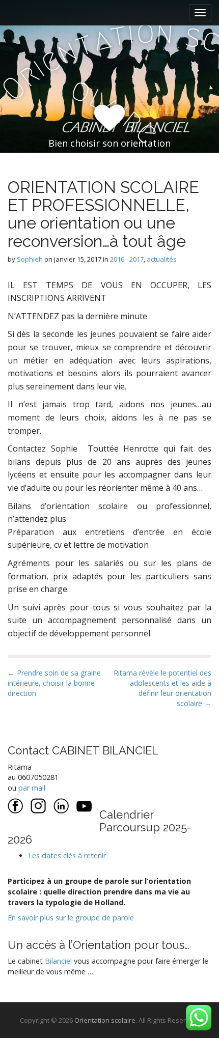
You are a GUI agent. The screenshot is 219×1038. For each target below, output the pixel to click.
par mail (31, 788)
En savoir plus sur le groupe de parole (71, 917)
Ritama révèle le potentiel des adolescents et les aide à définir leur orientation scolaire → (162, 688)
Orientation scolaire (104, 1020)
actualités (162, 259)
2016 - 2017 (127, 259)
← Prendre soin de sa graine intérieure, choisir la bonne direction (54, 683)
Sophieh (30, 259)
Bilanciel (59, 961)
